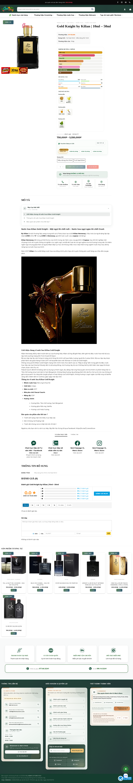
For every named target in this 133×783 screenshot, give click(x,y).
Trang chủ (61, 22)
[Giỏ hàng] (130, 9)
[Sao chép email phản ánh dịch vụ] (38, 723)
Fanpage (126, 717)
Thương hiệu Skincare (87, 15)
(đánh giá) (67, 134)
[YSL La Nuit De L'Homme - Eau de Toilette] (13, 565)
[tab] (61, 434)
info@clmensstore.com (16, 718)
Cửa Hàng (70, 22)
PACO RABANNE (119, 579)
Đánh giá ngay (102, 493)
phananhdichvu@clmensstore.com (20, 724)
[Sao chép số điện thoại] (38, 704)
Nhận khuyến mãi (77, 750)
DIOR (66, 579)
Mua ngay (93, 167)
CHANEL (40, 579)
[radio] (65, 160)
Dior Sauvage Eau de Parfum (66, 583)
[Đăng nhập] (124, 9)
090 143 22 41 (13, 705)
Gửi (108, 533)
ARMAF (93, 579)
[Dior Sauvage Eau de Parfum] (66, 565)
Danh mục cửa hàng (20, 15)
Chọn (13, 590)
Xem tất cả (100, 143)
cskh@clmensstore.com (16, 711)
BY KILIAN (71, 34)
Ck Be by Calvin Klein (14, 626)
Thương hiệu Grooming (43, 15)
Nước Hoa (79, 22)
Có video (61, 505)
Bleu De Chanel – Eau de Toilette (40, 584)
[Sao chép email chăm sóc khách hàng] (38, 711)
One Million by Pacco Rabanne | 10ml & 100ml (119, 584)
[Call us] (129, 2)
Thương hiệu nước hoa (65, 15)
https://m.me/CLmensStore (85, 428)
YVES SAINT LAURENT (14, 579)
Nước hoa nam (90, 22)
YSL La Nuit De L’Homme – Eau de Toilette (14, 584)
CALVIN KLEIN (13, 622)
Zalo (120, 717)
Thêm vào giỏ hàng (75, 167)
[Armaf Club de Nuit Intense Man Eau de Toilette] (93, 565)
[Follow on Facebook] (117, 2)
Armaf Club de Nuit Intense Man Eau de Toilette (93, 584)
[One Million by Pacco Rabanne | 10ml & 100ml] (119, 565)
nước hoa (32, 383)
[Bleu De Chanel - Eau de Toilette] (40, 565)
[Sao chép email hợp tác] (38, 717)
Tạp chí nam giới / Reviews (110, 15)
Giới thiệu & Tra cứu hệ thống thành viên (122, 708)
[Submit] (92, 9)
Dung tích (60, 157)
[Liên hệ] (125, 769)
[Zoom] (4, 71)
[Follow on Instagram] (121, 2)
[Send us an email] (125, 2)
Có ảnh (69, 505)
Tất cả (26, 505)
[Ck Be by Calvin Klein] (13, 608)
